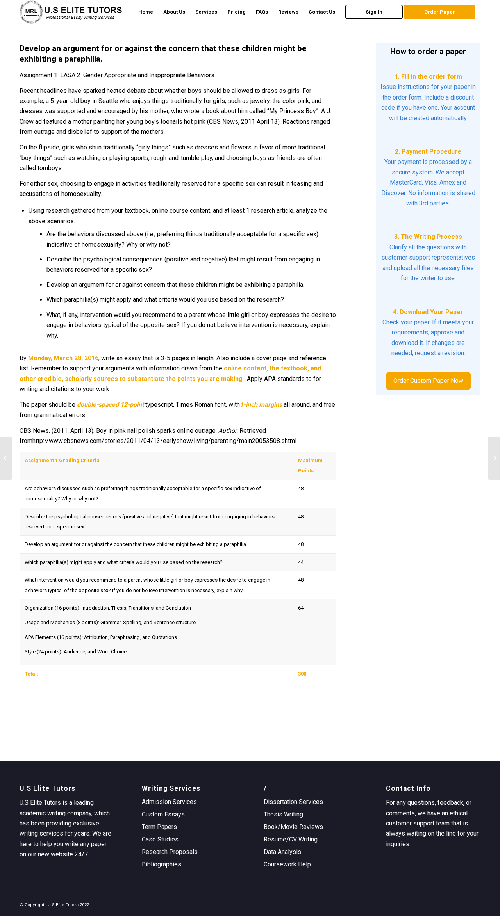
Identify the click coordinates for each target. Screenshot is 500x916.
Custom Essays (163, 814)
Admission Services (169, 802)
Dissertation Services (293, 802)
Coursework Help (287, 864)
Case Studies (160, 839)
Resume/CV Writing (291, 839)
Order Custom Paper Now (428, 380)
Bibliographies (161, 864)
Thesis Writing (283, 814)
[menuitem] (145, 12)
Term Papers (159, 827)
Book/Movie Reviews (293, 827)
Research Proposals (170, 852)
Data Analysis (282, 852)
